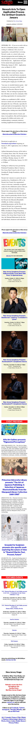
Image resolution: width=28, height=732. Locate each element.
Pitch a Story (5, 721)
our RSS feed (14, 711)
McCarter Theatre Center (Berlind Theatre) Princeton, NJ (14, 624)
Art (3, 717)
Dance (14, 717)
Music (24, 717)
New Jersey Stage (17, 21)
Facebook (15, 708)
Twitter (21, 708)
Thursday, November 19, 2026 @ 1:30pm (14, 364)
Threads (13, 709)
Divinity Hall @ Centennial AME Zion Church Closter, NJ (14, 600)
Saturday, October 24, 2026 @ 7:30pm (14, 322)
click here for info (11, 660)
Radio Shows (20, 721)
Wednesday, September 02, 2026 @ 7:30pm (14, 597)
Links (13, 721)
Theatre (5, 719)
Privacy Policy (14, 723)
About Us (22, 719)
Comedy (8, 717)
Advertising (13, 719)
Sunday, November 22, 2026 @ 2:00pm (14, 407)
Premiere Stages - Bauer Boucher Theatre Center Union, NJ (14, 635)
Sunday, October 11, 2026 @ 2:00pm (14, 278)
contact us (10, 702)
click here (8, 256)
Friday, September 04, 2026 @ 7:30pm (14, 644)
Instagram (5, 709)
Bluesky (19, 709)
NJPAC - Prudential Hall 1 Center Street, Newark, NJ (14, 280)
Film (19, 717)
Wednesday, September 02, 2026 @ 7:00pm (14, 611)
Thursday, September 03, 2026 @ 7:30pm (14, 622)
